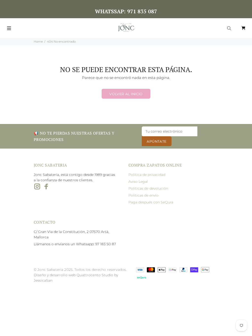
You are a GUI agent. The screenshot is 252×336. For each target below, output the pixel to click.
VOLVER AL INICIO (126, 94)
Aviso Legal (138, 181)
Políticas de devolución (148, 188)
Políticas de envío (143, 195)
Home (38, 41)
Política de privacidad (146, 174)
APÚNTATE (156, 141)
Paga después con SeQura (150, 202)
